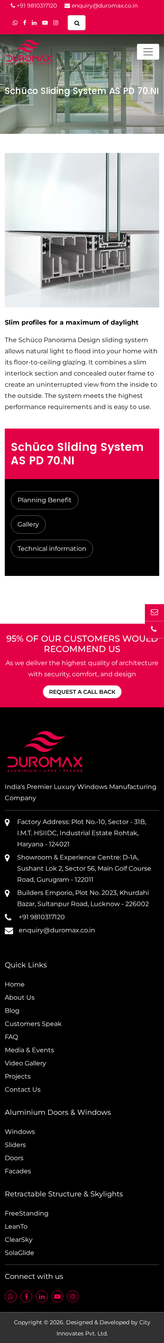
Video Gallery (25, 1063)
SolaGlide (19, 1253)
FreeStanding (27, 1213)
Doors (14, 1158)
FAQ (11, 1037)
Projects (18, 1076)
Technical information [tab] (52, 548)
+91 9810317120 (36, 5)
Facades (18, 1171)
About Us (20, 997)
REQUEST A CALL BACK (82, 691)
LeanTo (16, 1226)
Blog (12, 1010)
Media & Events (29, 1050)
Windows (20, 1131)
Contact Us (23, 1089)
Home (15, 984)
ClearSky (19, 1239)
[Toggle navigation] (148, 52)
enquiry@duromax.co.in (104, 5)
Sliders (15, 1145)
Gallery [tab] (28, 524)
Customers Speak (33, 1024)
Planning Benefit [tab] (45, 500)
